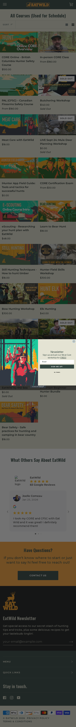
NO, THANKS (57, 372)
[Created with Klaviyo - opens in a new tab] (38, 387)
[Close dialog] (74, 341)
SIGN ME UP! (57, 366)
